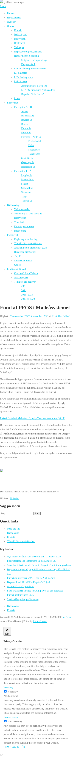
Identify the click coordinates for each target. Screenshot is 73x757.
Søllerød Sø (27, 188)
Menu (3, 6)
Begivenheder (14, 17)
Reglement (19, 43)
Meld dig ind (20, 34)
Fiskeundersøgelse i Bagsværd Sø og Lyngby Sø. (31, 560)
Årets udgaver (21, 277)
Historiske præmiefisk (25, 251)
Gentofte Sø (27, 158)
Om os (10, 26)
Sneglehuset (34, 149)
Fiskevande (12, 102)
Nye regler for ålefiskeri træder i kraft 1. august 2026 (34, 556)
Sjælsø (24, 183)
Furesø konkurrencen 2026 (20, 594)
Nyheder (11, 21)
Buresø (24, 124)
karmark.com (40, 621)
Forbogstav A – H (23, 107)
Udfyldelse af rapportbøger (34, 60)
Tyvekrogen (34, 153)
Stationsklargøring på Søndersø (22, 599)
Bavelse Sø (26, 119)
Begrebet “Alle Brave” (32, 94)
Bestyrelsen (20, 38)
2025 (23, 286)
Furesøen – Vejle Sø (31, 136)
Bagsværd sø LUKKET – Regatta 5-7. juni (28, 582)
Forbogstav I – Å (22, 171)
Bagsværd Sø (27, 115)
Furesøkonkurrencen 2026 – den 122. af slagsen (31, 577)
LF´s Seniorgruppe (23, 77)
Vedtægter (19, 47)
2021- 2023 (27, 294)
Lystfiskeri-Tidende (17, 269)
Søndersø (25, 192)
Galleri (17, 264)
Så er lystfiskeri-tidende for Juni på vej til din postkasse (35, 590)
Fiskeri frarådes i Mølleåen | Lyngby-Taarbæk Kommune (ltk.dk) (32, 418)
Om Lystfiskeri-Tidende (26, 273)
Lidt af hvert (20, 81)
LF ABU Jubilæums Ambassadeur (38, 89)
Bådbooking (13, 205)
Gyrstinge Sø (27, 162)
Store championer (23, 260)
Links (17, 98)
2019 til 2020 (28, 298)
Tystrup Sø (26, 200)
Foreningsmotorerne (24, 226)
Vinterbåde (19, 222)
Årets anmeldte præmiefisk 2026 (30, 247)
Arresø (24, 111)
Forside (11, 13)
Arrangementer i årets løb (34, 85)
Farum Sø (26, 132)
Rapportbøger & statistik (26, 55)
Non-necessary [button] (11, 717)
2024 (23, 290)
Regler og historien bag (26, 239)
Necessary (13, 691)
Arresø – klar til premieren (20, 586)
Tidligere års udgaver (25, 281)
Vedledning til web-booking (28, 213)
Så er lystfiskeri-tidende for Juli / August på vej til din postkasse (39, 565)
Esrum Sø (26, 128)
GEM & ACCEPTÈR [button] (14, 747)
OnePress (66, 617)
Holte (31, 145)
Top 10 (17, 256)
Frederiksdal (34, 141)
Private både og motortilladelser (30, 68)
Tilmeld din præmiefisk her (28, 243)
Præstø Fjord (27, 179)
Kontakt (18, 30)
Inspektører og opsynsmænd (28, 51)
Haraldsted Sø (28, 166)
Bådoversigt (20, 217)
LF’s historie (20, 72)
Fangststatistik (28, 64)
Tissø (24, 196)
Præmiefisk (12, 234)
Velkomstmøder (22, 209)
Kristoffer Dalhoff (61, 316)
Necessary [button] (8, 687)
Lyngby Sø (26, 175)
